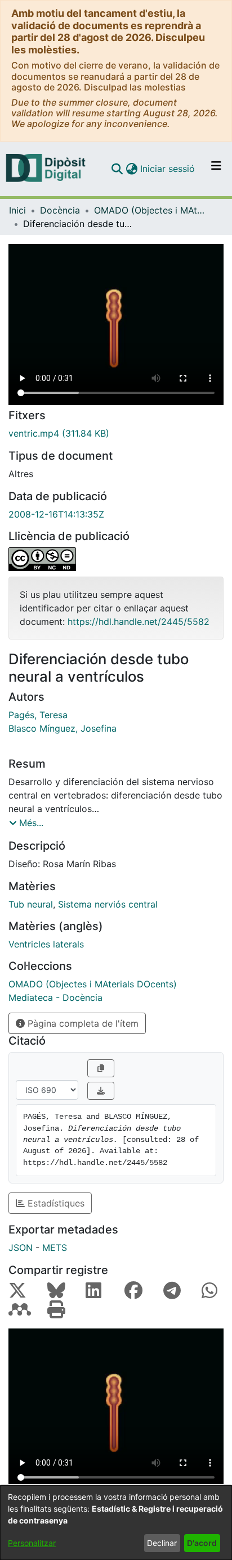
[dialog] (116, 1522)
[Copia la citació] (100, 1068)
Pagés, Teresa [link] (38, 714)
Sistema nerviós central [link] (108, 904)
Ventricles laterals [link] (46, 944)
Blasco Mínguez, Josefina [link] (62, 728)
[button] (117, 168)
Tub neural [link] (30, 904)
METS (54, 1247)
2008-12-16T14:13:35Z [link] (56, 514)
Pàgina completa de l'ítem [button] (82, 1023)
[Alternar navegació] (216, 168)
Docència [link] (60, 210)
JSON (20, 1247)
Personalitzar (32, 1543)
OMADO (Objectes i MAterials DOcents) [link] (150, 210)
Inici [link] (17, 210)
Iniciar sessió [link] (168, 168)
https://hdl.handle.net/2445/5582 (138, 621)
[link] (116, 433)
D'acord (202, 1543)
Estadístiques (54, 1203)
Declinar (162, 1543)
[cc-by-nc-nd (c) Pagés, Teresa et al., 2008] (116, 559)
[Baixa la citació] (100, 1091)
